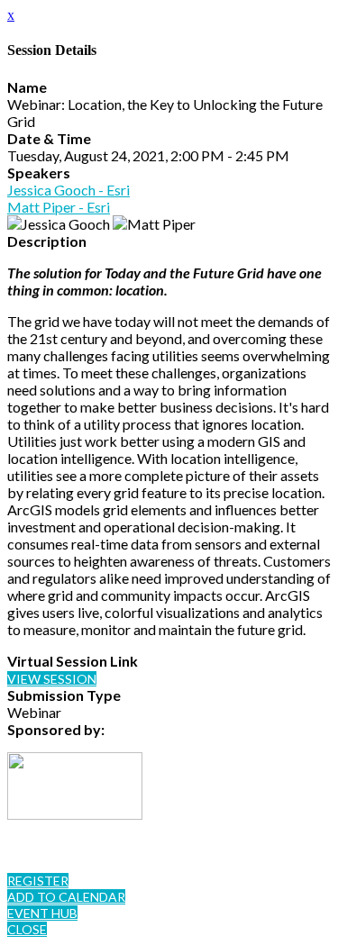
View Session (51, 678)
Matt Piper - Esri (58, 206)
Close (27, 929)
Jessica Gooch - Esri (68, 189)
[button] (38, 880)
